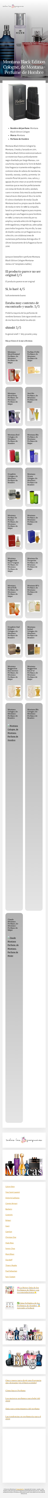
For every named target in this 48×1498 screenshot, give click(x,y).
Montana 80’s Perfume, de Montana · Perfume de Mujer (33, 590)
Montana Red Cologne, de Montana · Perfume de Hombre (13, 439)
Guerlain (8, 1232)
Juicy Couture (10, 1277)
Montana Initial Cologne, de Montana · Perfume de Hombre (32, 632)
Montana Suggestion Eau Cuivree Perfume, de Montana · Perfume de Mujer (13, 672)
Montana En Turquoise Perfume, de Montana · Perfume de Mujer (32, 563)
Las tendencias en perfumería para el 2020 (23, 1417)
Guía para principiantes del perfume (22, 1408)
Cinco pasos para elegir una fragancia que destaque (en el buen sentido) (23, 1381)
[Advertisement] (24, 33)
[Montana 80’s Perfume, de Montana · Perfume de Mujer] (33, 606)
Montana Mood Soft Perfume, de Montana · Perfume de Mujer (13, 591)
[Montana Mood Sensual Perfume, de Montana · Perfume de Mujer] (14, 375)
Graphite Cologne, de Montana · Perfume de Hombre (13, 478)
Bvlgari (8, 1220)
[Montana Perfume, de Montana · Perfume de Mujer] (33, 536)
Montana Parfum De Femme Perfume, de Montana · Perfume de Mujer (13, 521)
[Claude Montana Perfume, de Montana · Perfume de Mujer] (14, 1028)
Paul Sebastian (11, 1271)
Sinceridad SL (20, 1489)
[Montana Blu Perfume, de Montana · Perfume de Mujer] (33, 456)
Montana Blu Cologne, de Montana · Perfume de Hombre (32, 713)
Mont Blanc (9, 1254)
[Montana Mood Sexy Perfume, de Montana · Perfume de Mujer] (14, 416)
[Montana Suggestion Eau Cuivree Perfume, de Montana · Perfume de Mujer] (14, 691)
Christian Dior (10, 1237)
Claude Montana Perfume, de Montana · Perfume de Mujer (13, 924)
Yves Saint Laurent (12, 1192)
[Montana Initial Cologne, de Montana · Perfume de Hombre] (33, 649)
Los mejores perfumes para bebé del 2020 (22, 1399)
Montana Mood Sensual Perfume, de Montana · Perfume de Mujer (14, 357)
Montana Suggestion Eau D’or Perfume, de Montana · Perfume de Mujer (32, 672)
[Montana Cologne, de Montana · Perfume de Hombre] (14, 816)
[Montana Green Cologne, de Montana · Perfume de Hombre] (33, 497)
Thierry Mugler (11, 1265)
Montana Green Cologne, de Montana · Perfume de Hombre (32, 479)
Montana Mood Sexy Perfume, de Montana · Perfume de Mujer (13, 398)
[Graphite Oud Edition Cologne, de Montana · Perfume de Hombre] (14, 649)
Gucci (7, 1226)
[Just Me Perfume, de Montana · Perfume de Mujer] (33, 414)
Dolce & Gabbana (12, 1198)
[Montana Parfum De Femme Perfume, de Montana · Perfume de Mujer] (14, 540)
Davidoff (8, 1260)
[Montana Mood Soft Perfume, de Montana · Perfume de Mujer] (14, 609)
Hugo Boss (9, 1243)
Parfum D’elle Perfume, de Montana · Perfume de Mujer (33, 356)
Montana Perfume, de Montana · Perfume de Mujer (32, 519)
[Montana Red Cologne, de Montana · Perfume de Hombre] (14, 456)
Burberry (8, 1209)
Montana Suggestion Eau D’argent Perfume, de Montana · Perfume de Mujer (13, 564)
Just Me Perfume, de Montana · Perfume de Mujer (32, 397)
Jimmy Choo (10, 1249)
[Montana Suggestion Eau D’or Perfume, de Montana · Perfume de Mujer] (33, 691)
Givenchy (9, 1215)
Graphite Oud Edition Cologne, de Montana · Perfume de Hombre (14, 632)
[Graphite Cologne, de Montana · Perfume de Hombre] (14, 494)
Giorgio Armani (11, 1203)
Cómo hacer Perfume (15, 1390)
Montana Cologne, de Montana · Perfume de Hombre (13, 713)
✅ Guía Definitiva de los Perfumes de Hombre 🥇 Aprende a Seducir (28, 1305)
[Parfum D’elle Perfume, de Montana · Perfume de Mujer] (33, 370)
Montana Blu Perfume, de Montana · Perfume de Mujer (32, 439)
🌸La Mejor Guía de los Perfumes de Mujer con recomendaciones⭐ (28, 1289)
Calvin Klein (10, 1187)
